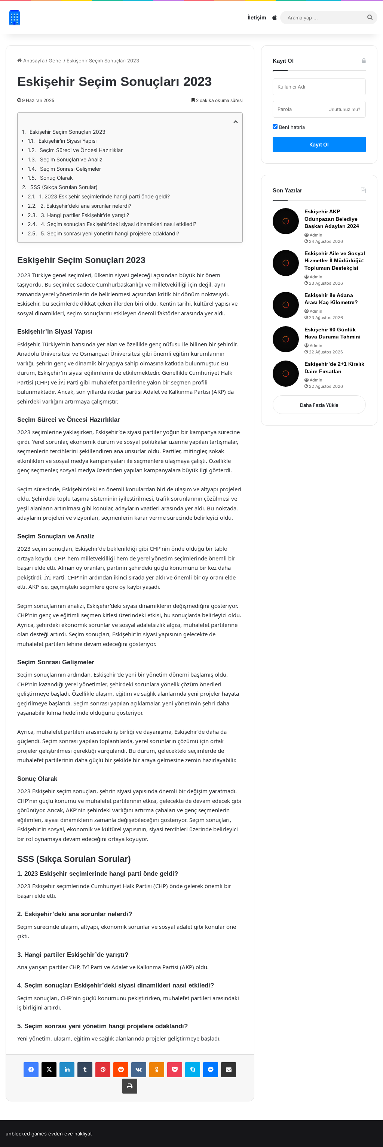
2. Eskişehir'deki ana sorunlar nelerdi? (85, 205)
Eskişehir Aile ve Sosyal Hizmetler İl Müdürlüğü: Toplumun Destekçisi (334, 260)
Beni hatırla (291, 127)
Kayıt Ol (319, 144)
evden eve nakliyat (70, 1134)
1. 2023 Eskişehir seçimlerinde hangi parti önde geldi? (104, 196)
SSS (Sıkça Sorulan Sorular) (64, 187)
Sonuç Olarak (56, 177)
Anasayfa (33, 61)
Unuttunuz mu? (344, 109)
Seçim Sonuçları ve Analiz (71, 159)
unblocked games (26, 1134)
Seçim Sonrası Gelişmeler (70, 169)
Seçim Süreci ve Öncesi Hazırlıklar (81, 150)
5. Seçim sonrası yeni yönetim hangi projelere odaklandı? (110, 233)
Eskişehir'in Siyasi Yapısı (67, 140)
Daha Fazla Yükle (319, 405)
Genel (55, 61)
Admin (316, 235)
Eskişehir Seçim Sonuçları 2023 (67, 132)
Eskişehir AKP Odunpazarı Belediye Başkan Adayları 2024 (331, 218)
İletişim (257, 17)
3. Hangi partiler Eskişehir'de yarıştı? (85, 215)
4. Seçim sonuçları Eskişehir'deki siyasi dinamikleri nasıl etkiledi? (118, 224)
